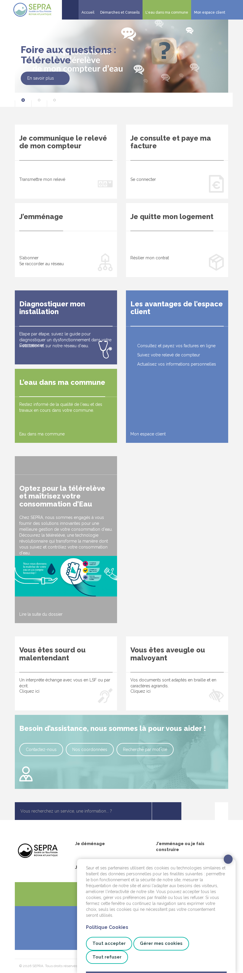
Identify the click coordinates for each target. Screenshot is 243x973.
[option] (121, 61)
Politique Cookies (107, 927)
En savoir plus (40, 78)
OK (166, 811)
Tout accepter (109, 943)
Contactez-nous (41, 749)
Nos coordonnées (89, 749)
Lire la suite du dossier (41, 614)
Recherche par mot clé (145, 749)
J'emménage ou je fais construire (180, 846)
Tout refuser (107, 957)
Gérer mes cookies (161, 943)
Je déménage (90, 843)
